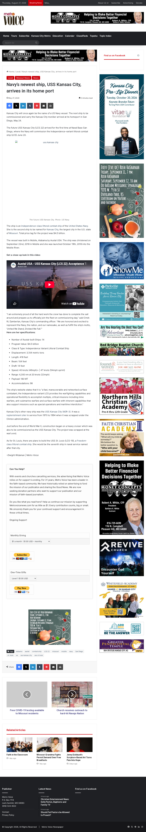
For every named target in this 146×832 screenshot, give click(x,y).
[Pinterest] (37, 106)
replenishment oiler (16, 415)
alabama (19, 651)
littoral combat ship (52, 226)
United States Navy (78, 226)
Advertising (128, 3)
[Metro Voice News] (13, 19)
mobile (64, 651)
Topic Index (105, 35)
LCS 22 (47, 651)
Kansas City (52, 229)
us (17, 655)
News (35, 78)
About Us (102, 3)
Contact (5, 812)
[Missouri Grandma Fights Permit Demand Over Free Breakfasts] (49, 744)
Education (58, 35)
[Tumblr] (30, 106)
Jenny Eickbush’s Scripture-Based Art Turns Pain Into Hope (79, 757)
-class (31, 226)
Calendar (69, 35)
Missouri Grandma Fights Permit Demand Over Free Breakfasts (73, 3)
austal (27, 651)
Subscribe (115, 3)
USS (58, 411)
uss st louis (39, 655)
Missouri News (23, 78)
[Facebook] (9, 106)
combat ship (36, 651)
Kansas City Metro (41, 35)
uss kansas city (26, 655)
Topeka (94, 35)
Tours (14, 35)
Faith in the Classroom (17, 755)
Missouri (13, 233)
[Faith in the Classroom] (19, 744)
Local (18, 71)
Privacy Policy (8, 815)
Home (6, 35)
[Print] (50, 106)
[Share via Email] (43, 106)
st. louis (10, 655)
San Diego (79, 651)
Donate (139, 3)
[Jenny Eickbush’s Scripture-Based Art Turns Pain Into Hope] (80, 744)
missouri (55, 651)
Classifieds (82, 35)
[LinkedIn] (23, 106)
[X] (16, 106)
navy (71, 651)
